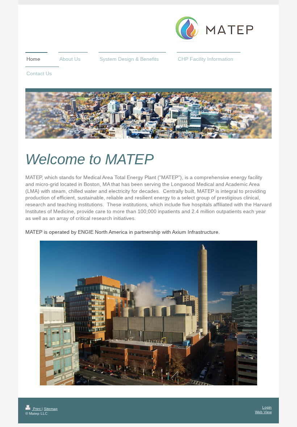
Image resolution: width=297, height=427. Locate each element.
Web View (263, 412)
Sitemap (51, 409)
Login (267, 407)
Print (37, 409)
